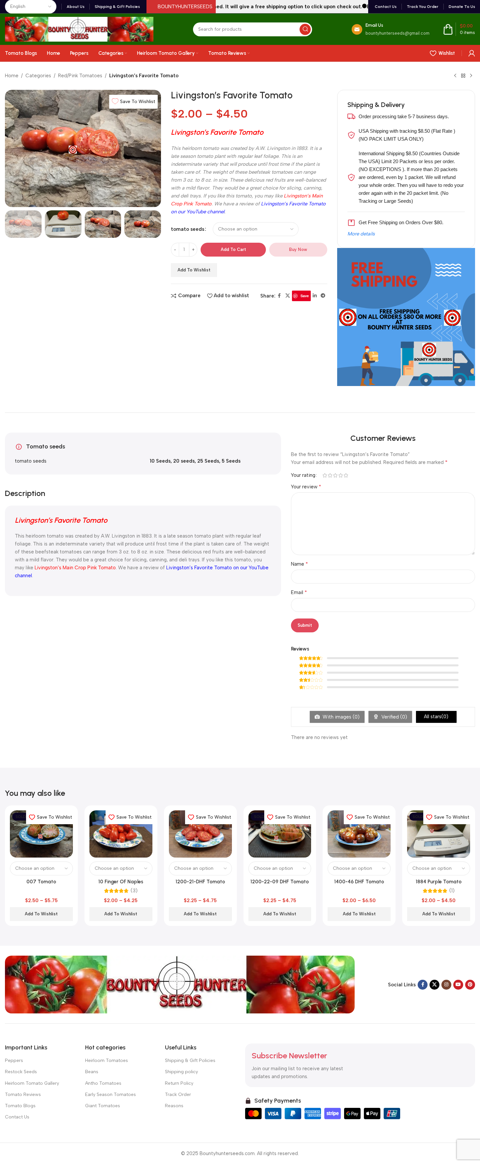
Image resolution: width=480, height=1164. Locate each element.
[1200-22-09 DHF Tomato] (279, 834)
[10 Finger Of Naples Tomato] (120, 834)
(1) (452, 890)
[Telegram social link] (323, 295)
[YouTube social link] (458, 985)
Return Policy (179, 1083)
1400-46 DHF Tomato (359, 882)
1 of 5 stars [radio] (324, 475)
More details (361, 234)
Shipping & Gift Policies (190, 1060)
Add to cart (233, 249)
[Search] (305, 29)
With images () (340, 717)
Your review (306, 486)
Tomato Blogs (20, 1106)
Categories (38, 76)
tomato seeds (187, 229)
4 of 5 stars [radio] (340, 475)
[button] (13, 224)
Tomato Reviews (23, 1094)
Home (11, 76)
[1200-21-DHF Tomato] (200, 834)
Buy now (298, 249)
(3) (134, 890)
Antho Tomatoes (103, 1083)
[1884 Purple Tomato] (438, 834)
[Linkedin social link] (315, 295)
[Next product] (471, 76)
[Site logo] (79, 29)
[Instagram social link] (446, 985)
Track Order (178, 1094)
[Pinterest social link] (470, 985)
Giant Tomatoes (102, 1106)
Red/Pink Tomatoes (80, 76)
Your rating (303, 475)
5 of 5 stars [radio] (345, 475)
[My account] (471, 53)
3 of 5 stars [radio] (335, 475)
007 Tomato (41, 882)
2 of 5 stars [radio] (330, 475)
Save (305, 295)
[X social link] (287, 295)
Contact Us (17, 1117)
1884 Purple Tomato (439, 882)
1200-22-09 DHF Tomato (279, 882)
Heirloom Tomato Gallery (32, 1083)
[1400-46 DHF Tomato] (359, 834)
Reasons (174, 1106)
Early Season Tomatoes (110, 1094)
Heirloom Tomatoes (106, 1060)
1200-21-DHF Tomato (200, 882)
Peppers (14, 1060)
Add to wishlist (193, 269)
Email (299, 592)
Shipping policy (181, 1072)
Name (299, 564)
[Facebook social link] (279, 295)
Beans (91, 1072)
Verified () (393, 717)
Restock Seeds (21, 1072)
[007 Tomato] (41, 834)
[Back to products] (463, 76)
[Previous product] (455, 76)
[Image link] (180, 984)
